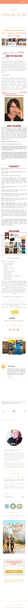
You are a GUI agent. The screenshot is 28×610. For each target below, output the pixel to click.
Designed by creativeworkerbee (14, 607)
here (24, 296)
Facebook (20, 141)
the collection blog (21, 93)
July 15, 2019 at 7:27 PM (22, 366)
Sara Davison (11, 366)
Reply (10, 377)
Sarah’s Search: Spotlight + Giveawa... (14, 350)
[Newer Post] (3, 411)
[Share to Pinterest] (17, 329)
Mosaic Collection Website (12, 92)
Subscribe (14, 571)
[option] (14, 347)
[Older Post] (25, 411)
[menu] (2, 2)
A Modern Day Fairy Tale (12, 604)
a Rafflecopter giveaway (14, 299)
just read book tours (20, 325)
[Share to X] (10, 329)
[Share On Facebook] (14, 329)
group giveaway (12, 325)
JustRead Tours (12, 307)
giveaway (6, 325)
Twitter (25, 141)
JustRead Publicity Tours (19, 53)
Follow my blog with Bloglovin (7, 420)
